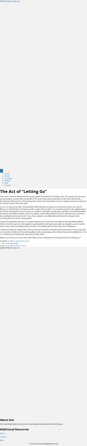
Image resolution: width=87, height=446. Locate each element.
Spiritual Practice (22, 241)
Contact (8, 185)
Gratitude (11, 241)
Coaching (8, 178)
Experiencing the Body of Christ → (13, 246)
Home (7, 174)
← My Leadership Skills (9, 243)
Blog (6, 183)
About (7, 176)
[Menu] (1, 171)
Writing (8, 181)
